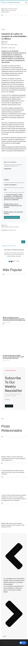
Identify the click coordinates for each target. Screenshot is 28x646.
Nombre (6, 179)
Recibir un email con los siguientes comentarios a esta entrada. (13, 206)
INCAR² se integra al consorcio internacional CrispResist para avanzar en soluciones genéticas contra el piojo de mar (14, 319)
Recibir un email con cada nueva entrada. (13, 212)
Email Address (7, 399)
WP (9, 643)
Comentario (8, 168)
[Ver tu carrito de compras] (23, 2)
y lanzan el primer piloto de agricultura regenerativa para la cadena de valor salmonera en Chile (12, 525)
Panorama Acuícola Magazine (11, 641)
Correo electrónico (10, 184)
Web (5, 189)
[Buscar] (23, 241)
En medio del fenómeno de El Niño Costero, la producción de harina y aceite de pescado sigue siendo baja (13, 357)
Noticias (3, 29)
